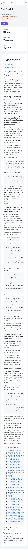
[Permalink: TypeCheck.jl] (3, 64)
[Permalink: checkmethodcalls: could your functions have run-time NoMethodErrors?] (3, 341)
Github (4, 23)
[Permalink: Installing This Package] (3, 99)
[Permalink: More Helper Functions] (3, 371)
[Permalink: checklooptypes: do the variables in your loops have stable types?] (3, 214)
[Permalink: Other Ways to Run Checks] (3, 533)
